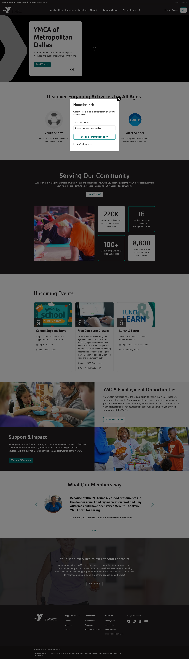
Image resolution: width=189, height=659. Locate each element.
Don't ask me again (84, 144)
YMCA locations (81, 122)
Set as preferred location (94, 136)
